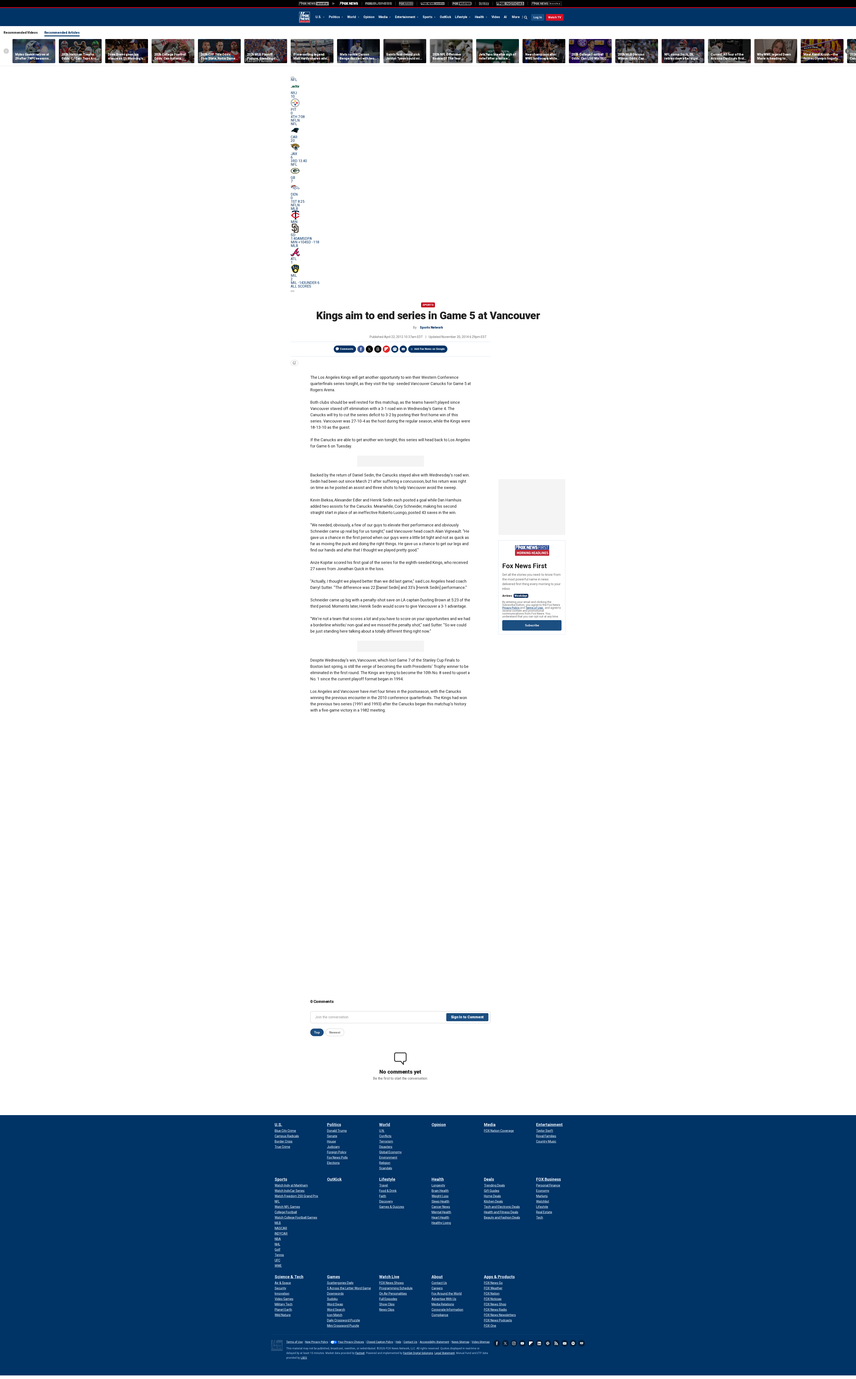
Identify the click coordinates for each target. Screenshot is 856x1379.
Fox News (304, 17)
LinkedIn (539, 1343)
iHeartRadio (581, 1343)
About (437, 1276)
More (516, 17)
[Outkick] (484, 3)
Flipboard (386, 349)
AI (505, 17)
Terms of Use (534, 607)
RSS (556, 1343)
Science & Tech (289, 1276)
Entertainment (405, 17)
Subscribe (532, 625)
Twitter (369, 349)
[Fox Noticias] (510, 3)
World (352, 17)
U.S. (318, 17)
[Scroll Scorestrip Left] (292, 77)
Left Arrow (6, 51)
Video (496, 17)
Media (383, 17)
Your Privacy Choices (351, 1342)
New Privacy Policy (316, 1342)
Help (398, 1342)
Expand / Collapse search (525, 17)
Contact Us (410, 1342)
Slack (547, 1343)
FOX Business (548, 1179)
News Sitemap (460, 1342)
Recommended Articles (62, 32)
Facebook (360, 349)
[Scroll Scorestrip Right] (292, 291)
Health (480, 17)
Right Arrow (847, 51)
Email (403, 349)
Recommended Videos (21, 32)
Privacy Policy (511, 607)
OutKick (445, 17)
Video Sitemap (481, 1342)
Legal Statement (444, 1353)
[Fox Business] (378, 3)
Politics (335, 17)
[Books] (546, 3)
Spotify (573, 1343)
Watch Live (389, 1276)
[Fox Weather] (462, 3)
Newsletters (564, 1343)
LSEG (304, 1357)
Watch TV (554, 17)
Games (333, 1276)
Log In (537, 17)
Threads (377, 349)
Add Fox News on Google (429, 349)
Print (394, 349)
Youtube (522, 1343)
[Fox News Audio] (432, 3)
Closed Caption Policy (379, 1342)
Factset (360, 1353)
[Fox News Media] (349, 3)
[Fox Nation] (406, 3)
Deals (489, 1179)
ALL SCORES (301, 286)
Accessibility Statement (434, 1342)
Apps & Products (499, 1276)
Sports (428, 17)
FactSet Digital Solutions (418, 1353)
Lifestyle (461, 17)
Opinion (368, 17)
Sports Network (431, 327)
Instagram (513, 1343)
